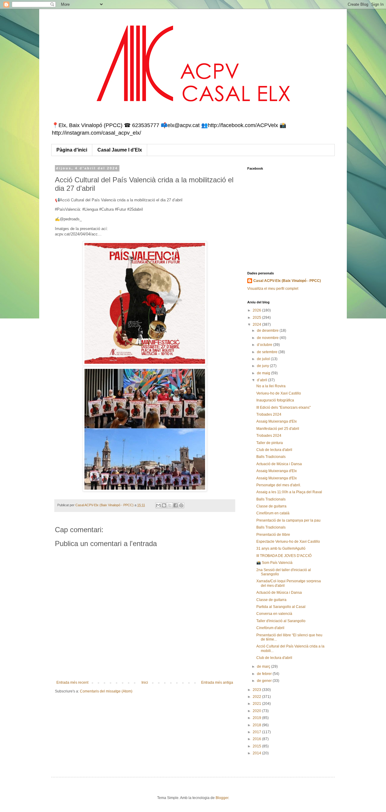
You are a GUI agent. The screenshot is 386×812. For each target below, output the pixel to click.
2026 (257, 310)
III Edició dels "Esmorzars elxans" (283, 407)
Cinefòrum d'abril (270, 628)
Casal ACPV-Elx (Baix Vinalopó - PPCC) (287, 281)
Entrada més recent (72, 682)
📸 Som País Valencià (274, 563)
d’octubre (265, 345)
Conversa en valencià (274, 614)
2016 (257, 739)
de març (264, 666)
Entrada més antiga (217, 682)
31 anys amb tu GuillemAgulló (280, 548)
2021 (257, 704)
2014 (257, 753)
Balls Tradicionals (271, 457)
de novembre (268, 338)
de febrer (265, 674)
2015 (257, 746)
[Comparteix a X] (170, 505)
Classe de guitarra (271, 506)
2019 (257, 718)
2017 (257, 732)
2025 (257, 317)
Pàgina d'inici (71, 149)
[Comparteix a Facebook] (175, 505)
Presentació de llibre (273, 534)
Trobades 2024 (268, 414)
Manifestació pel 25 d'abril (277, 429)
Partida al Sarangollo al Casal (280, 607)
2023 (257, 690)
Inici (144, 682)
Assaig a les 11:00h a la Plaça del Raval (289, 492)
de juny (263, 366)
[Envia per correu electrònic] (158, 505)
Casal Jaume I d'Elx (119, 149)
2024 (257, 324)
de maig (264, 373)
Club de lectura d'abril (274, 450)
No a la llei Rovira (271, 386)
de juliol (264, 359)
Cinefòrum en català (273, 513)
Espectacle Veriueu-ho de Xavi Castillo (288, 541)
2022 (257, 697)
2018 (257, 725)
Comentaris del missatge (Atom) (106, 691)
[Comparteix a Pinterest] (181, 505)
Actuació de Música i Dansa (279, 464)
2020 (257, 711)
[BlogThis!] (164, 505)
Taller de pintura (269, 443)
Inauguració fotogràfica (275, 400)
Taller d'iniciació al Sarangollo (280, 621)
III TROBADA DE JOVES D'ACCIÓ (284, 556)
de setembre (267, 352)
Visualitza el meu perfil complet (272, 288)
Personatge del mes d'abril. (278, 485)
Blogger (222, 798)
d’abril (262, 380)
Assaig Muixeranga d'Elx (276, 421)
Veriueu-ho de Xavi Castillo (278, 393)
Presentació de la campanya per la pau (288, 520)
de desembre (268, 330)
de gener (265, 681)
